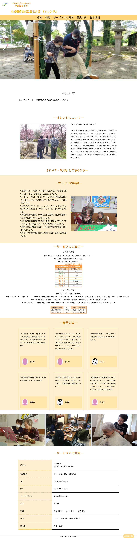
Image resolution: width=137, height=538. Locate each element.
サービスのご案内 (64, 17)
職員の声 (82, 17)
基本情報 (95, 17)
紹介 (39, 17)
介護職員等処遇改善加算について (52, 100)
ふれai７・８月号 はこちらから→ (67, 170)
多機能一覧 (128, 536)
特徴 (47, 17)
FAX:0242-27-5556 (61, 489)
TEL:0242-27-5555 (61, 481)
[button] (4, 49)
